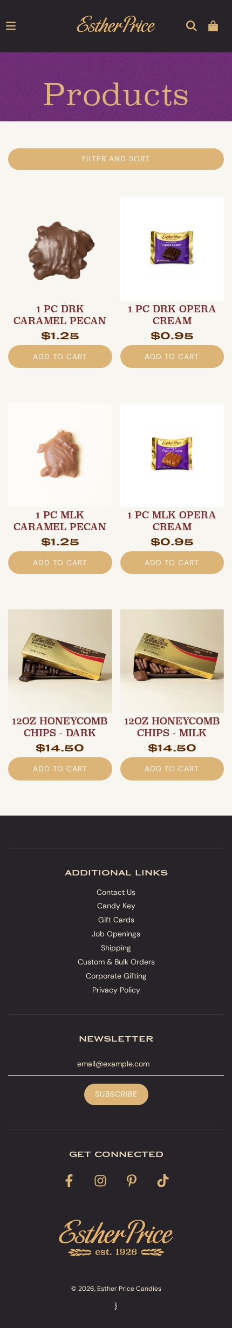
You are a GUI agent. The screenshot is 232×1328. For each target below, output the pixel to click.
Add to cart (60, 356)
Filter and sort (116, 158)
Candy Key (116, 906)
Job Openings (116, 934)
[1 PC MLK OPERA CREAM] (172, 455)
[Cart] (213, 26)
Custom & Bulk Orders (116, 962)
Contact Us (116, 892)
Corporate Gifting (116, 976)
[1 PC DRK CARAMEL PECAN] (60, 249)
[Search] (191, 26)
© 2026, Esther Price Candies (116, 1288)
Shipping (116, 948)
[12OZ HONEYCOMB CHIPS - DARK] (60, 661)
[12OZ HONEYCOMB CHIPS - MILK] (172, 661)
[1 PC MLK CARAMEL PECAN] (60, 455)
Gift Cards (116, 920)
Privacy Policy (116, 990)
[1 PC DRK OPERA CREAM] (172, 249)
